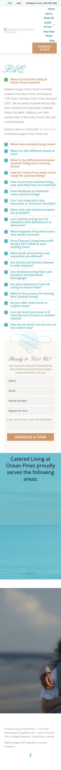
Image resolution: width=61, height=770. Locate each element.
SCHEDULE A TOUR (30, 437)
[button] (30, 80)
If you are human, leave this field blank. (29, 419)
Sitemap (50, 736)
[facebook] (30, 755)
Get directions (48, 129)
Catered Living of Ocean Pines (21, 728)
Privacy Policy (38, 736)
